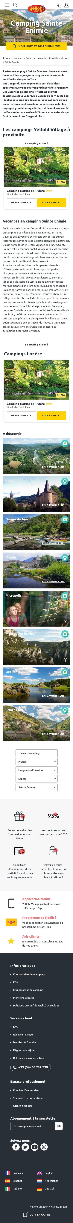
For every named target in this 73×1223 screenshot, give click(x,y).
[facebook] (16, 1147)
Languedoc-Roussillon (31, 770)
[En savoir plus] (36, 456)
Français (17, 1172)
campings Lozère (23, 353)
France (22, 761)
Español (17, 1180)
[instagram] (44, 1147)
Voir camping (51, 202)
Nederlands (51, 1180)
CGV (16, 982)
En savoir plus (53, 467)
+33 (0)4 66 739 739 (33, 1067)
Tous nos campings (29, 753)
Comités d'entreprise (26, 1090)
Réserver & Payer (23, 1034)
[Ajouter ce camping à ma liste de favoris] (64, 152)
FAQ (15, 1026)
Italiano (17, 1188)
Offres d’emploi (22, 1105)
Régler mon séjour (24, 1050)
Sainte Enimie (26, 787)
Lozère (22, 778)
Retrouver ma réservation (28, 1057)
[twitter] (25, 1147)
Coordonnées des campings (29, 974)
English (48, 1172)
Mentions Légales (23, 997)
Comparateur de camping (28, 989)
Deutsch (49, 1188)
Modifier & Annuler (24, 1042)
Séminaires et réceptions (28, 1097)
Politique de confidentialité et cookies (36, 1005)
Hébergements (21, 202)
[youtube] (34, 1147)
